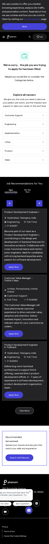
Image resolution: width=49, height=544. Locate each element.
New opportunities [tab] (11, 191)
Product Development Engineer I (21, 212)
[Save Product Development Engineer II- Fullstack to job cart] (43, 346)
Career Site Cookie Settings (15, 536)
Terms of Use (9, 531)
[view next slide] (39, 203)
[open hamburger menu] (3, 37)
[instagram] (36, 503)
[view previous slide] (10, 203)
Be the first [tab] (27, 191)
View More (25, 411)
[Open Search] (29, 36)
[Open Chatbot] (28, 510)
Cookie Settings (32, 19)
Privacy (5, 527)
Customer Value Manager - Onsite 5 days (18, 279)
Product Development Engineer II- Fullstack (21, 346)
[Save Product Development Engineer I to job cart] (43, 213)
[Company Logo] (11, 36)
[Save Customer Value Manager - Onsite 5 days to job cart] (43, 279)
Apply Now (14, 267)
